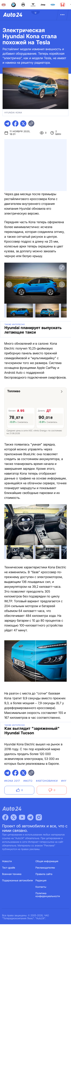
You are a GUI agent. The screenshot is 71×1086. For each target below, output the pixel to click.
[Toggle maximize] (62, 267)
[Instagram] (39, 817)
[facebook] (15, 123)
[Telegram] (30, 817)
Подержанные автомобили (17, 880)
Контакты (41, 886)
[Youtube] (22, 817)
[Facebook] (5, 817)
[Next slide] (62, 284)
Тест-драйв (8, 867)
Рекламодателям (45, 867)
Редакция (41, 880)
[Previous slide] (9, 284)
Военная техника (12, 874)
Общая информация (47, 861)
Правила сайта (44, 874)
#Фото (28, 780)
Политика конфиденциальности (48, 895)
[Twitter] (14, 817)
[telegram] (7, 123)
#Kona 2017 (12, 780)
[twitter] (23, 123)
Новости (7, 861)
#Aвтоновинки (47, 780)
